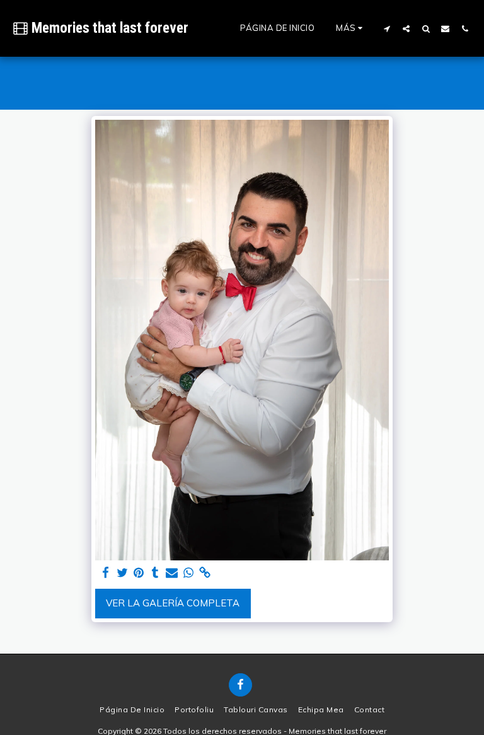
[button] (386, 28)
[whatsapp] (188, 573)
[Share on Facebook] (106, 573)
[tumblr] (155, 573)
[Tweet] (122, 573)
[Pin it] (139, 573)
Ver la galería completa (172, 603)
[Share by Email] (172, 573)
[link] (205, 573)
